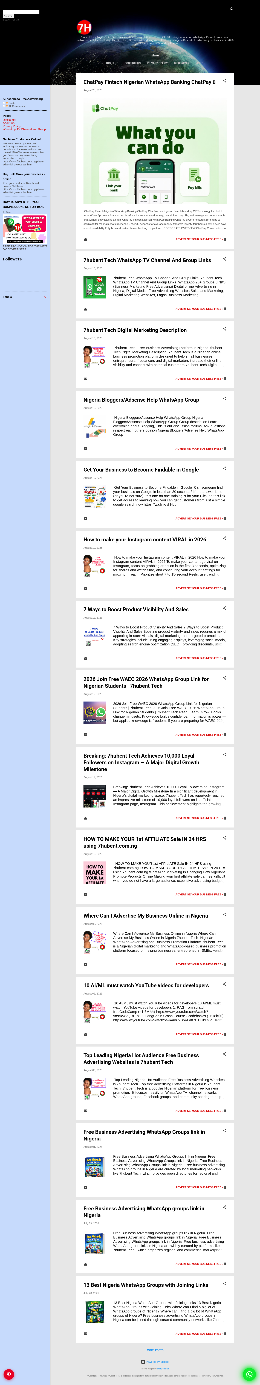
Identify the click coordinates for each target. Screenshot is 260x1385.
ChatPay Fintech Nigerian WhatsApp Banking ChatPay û (149, 82)
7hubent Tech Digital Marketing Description (135, 330)
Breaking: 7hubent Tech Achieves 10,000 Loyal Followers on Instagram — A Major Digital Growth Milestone (141, 762)
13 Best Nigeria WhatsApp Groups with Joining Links (145, 1285)
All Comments (16, 106)
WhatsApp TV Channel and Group (24, 129)
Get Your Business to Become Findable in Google (141, 470)
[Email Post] (85, 240)
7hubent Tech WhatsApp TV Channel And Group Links (147, 260)
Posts (11, 103)
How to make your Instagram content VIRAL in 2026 (144, 539)
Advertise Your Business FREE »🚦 (201, 239)
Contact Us (133, 63)
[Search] (232, 9)
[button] (225, 81)
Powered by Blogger (157, 1361)
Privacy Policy (157, 63)
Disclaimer (181, 63)
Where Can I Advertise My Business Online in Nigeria (145, 916)
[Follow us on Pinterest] (9, 1376)
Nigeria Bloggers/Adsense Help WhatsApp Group (141, 400)
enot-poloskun (163, 1369)
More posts (155, 1350)
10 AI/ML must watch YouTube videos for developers (146, 985)
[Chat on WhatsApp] (249, 1374)
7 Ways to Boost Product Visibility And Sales (136, 609)
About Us (111, 63)
